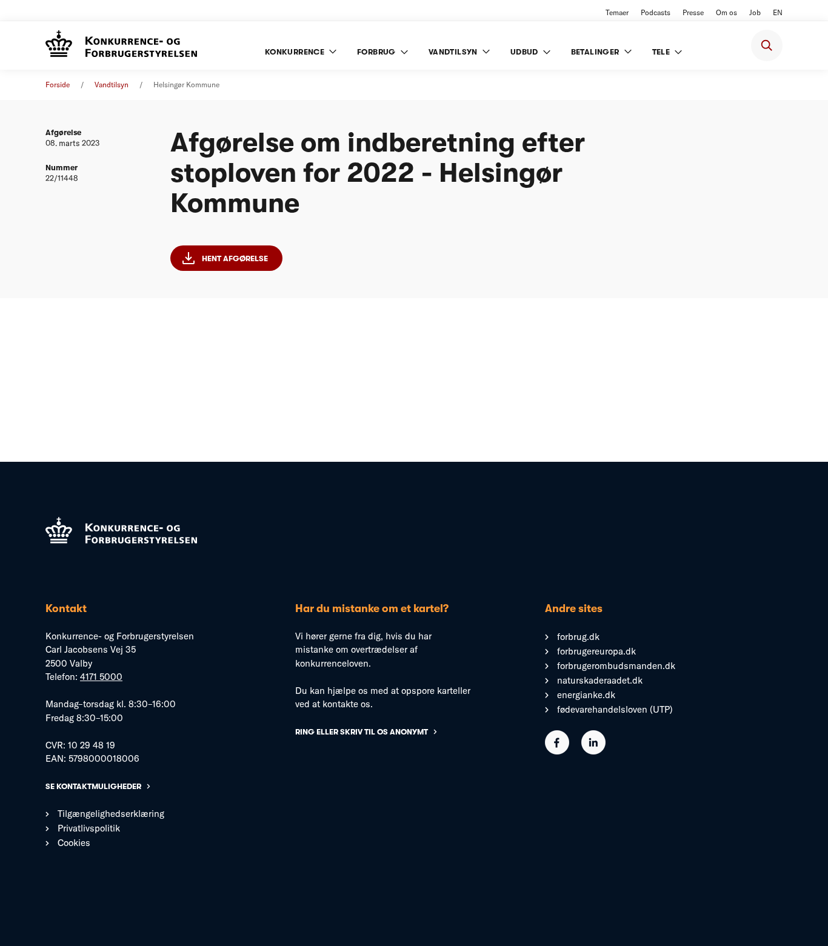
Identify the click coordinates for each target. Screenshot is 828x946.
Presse (693, 12)
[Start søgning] (767, 45)
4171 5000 (101, 676)
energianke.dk (586, 695)
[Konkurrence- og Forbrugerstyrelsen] (121, 45)
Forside (57, 84)
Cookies (74, 842)
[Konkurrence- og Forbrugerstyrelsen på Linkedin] (593, 751)
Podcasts (655, 12)
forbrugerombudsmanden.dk (616, 665)
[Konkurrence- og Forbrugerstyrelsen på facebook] (557, 751)
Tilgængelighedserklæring (111, 813)
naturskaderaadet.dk (600, 680)
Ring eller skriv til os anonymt (361, 731)
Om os (726, 12)
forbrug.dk (578, 636)
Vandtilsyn (112, 84)
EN (778, 12)
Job (755, 12)
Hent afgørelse (235, 258)
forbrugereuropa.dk (596, 651)
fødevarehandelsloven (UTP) (615, 709)
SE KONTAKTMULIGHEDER (93, 786)
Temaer (617, 12)
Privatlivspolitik (89, 828)
